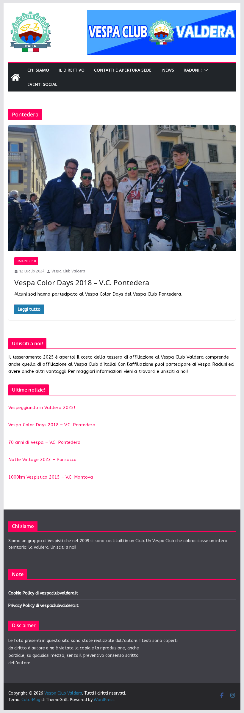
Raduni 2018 (26, 261)
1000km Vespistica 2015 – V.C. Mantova (50, 477)
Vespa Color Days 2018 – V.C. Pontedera (81, 282)
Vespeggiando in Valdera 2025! (41, 407)
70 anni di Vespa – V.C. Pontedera (44, 442)
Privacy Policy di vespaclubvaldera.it (43, 605)
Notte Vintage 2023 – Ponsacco (42, 459)
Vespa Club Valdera (68, 271)
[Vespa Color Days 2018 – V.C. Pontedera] (121, 188)
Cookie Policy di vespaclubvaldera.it (43, 593)
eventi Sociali (43, 84)
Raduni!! (193, 70)
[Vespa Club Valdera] (15, 77)
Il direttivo (72, 70)
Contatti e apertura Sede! (123, 70)
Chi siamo (38, 70)
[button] (205, 70)
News (168, 70)
